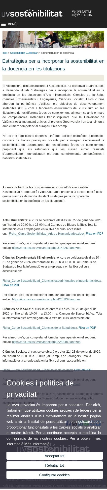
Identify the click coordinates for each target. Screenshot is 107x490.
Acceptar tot (54, 456)
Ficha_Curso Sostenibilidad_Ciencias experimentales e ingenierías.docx (51, 280)
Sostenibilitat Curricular (24, 52)
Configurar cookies (54, 475)
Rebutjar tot (54, 465)
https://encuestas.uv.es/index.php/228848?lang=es (46, 342)
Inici (4, 52)
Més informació (36, 444)
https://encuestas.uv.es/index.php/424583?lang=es (46, 299)
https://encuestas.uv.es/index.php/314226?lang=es (46, 248)
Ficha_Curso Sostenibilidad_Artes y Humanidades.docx (46, 233)
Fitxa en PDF (94, 233)
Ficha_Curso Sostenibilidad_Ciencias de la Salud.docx (39, 327)
